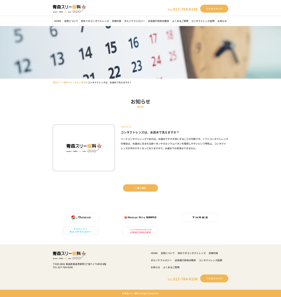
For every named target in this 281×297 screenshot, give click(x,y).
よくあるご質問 (180, 21)
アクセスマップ (214, 8)
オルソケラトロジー (134, 21)
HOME (57, 21)
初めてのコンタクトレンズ (95, 21)
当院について (71, 21)
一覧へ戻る (140, 187)
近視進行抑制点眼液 (158, 21)
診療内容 (116, 21)
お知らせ (222, 21)
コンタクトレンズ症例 (203, 21)
